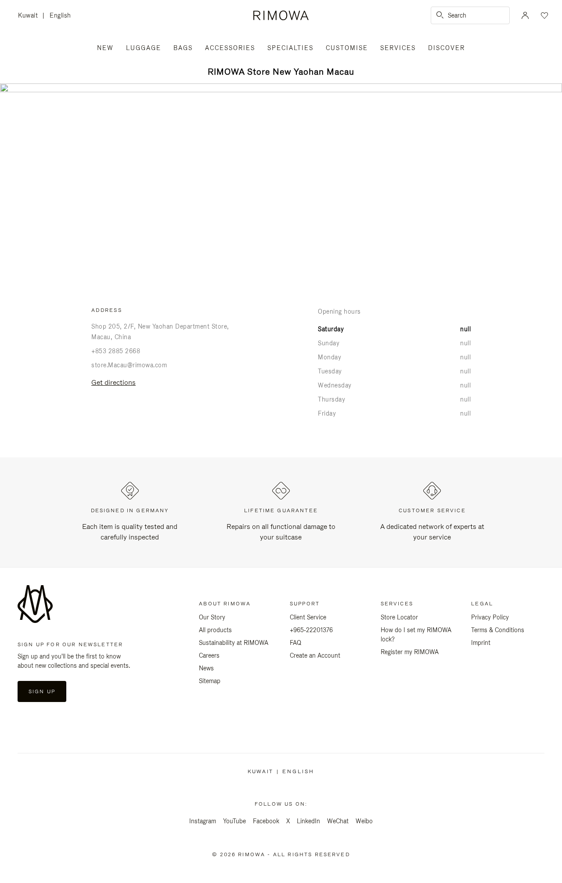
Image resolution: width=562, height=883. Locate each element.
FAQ (295, 643)
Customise (347, 48)
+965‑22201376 (311, 630)
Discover (446, 48)
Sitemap (209, 681)
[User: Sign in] (525, 15)
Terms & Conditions (497, 630)
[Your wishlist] (543, 15)
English (60, 15)
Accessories (230, 48)
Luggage (143, 48)
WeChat (338, 821)
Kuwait (30, 16)
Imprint (480, 643)
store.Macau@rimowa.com (129, 365)
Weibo (364, 821)
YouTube (234, 821)
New (105, 48)
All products (215, 630)
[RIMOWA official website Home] (280, 15)
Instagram (202, 821)
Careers (209, 655)
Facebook (266, 821)
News (206, 668)
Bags (183, 48)
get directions (113, 382)
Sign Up (42, 691)
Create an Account (315, 655)
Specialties (290, 48)
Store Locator (399, 617)
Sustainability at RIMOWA (233, 643)
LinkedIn (308, 821)
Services (398, 48)
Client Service (308, 617)
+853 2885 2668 (115, 351)
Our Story (212, 617)
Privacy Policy (490, 617)
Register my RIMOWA (410, 652)
